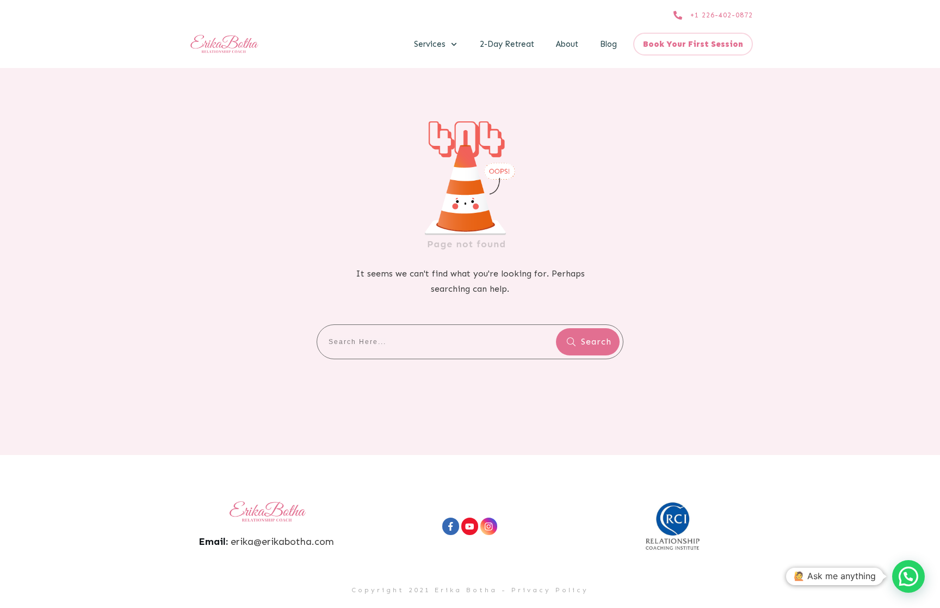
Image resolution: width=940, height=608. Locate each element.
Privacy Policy (550, 590)
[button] (908, 576)
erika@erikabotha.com (282, 542)
